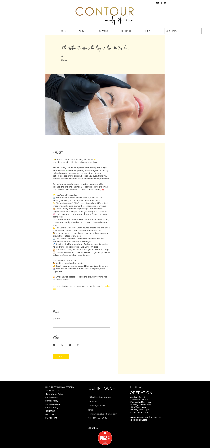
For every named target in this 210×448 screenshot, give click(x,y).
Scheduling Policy (53, 404)
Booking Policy (51, 397)
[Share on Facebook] (54, 344)
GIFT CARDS (50, 414)
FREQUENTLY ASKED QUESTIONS (59, 387)
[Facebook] (161, 3)
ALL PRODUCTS (52, 390)
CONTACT (50, 411)
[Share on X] (62, 344)
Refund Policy (51, 407)
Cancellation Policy (54, 394)
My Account (51, 417)
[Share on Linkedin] (69, 344)
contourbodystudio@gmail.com (102, 414)
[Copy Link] (77, 344)
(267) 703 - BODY (99, 418)
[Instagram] (165, 3)
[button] (103, 31)
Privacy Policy (51, 400)
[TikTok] (157, 3)
